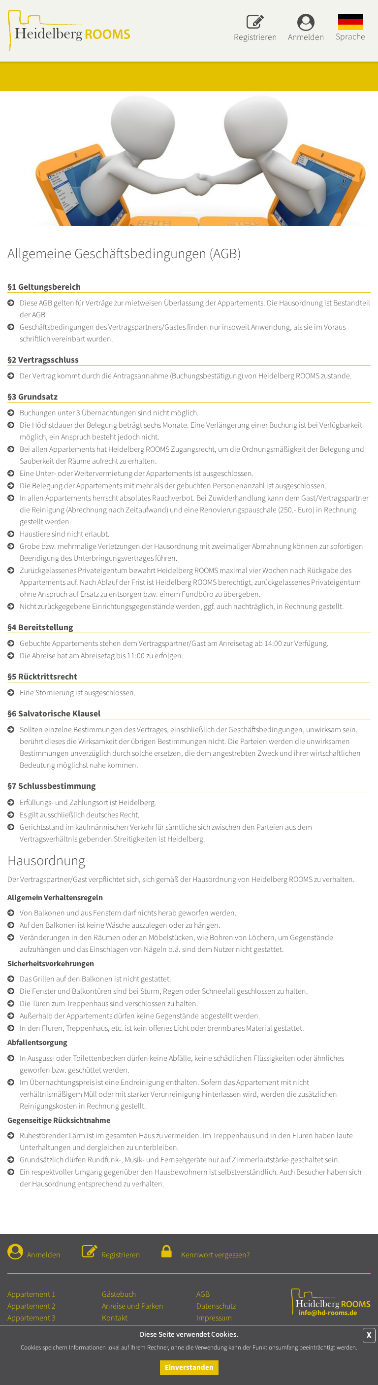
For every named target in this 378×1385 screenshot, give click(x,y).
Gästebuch (119, 1294)
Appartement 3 (31, 1318)
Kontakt (114, 1318)
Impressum (214, 1318)
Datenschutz (216, 1306)
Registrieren (120, 1255)
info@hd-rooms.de (328, 1313)
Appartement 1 (31, 1294)
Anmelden (44, 1255)
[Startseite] (68, 30)
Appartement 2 (31, 1306)
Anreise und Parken (132, 1306)
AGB (203, 1294)
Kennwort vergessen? (215, 1255)
